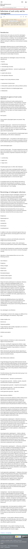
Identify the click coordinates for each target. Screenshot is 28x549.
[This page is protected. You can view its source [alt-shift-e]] (21, 17)
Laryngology (8, 532)
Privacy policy (3, 545)
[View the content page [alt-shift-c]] (1, 17)
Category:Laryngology (13, 21)
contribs (24, 19)
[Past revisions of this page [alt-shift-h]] (23, 17)
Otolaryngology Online (5, 5)
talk (21, 19)
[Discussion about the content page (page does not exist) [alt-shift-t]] (4, 17)
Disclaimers (7, 547)
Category (2, 532)
